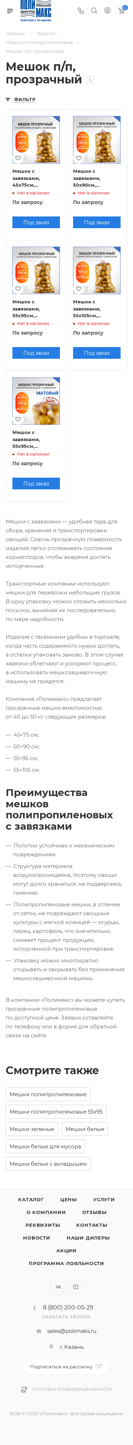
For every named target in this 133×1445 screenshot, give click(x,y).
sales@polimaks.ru (71, 1331)
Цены (68, 1199)
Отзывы (94, 1212)
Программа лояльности (66, 1263)
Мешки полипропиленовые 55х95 (56, 1111)
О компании (46, 1212)
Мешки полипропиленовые (48, 1094)
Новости (36, 1238)
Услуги (104, 1199)
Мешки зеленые (32, 1129)
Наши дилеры (88, 1238)
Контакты (91, 1225)
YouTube (75, 1287)
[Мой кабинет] (107, 11)
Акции (66, 1250)
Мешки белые (85, 1129)
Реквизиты (43, 1225)
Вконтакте (57, 1287)
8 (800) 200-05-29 (68, 1308)
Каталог (31, 1199)
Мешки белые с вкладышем (48, 1163)
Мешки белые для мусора (45, 1146)
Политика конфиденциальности (72, 1389)
